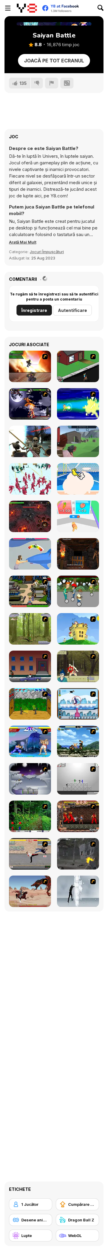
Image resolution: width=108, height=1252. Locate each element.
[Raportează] (51, 83)
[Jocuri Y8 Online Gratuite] (27, 8)
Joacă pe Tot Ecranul (54, 61)
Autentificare (72, 310)
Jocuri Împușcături (47, 251)
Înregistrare (34, 310)
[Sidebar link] (8, 8)
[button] (22, 242)
